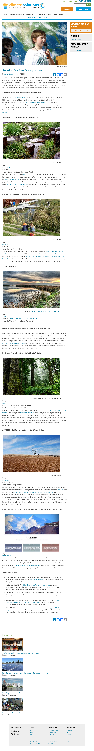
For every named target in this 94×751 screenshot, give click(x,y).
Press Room (63, 1)
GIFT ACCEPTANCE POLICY (36, 743)
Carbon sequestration (76, 39)
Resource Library (52, 741)
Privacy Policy (33, 739)
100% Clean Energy (53, 730)
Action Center (52, 732)
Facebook (69, 736)
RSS (68, 741)
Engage (55, 14)
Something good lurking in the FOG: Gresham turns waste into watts (25, 673)
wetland (5, 316)
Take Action (83, 9)
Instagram (70, 734)
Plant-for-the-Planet (20, 97)
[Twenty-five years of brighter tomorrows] (43, 6)
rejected (26, 174)
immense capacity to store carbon (14, 343)
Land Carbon (6, 556)
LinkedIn (69, 730)
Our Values (32, 730)
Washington (20, 14)
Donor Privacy (33, 741)
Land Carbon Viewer (40, 563)
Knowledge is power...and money (13, 693)
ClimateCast (43, 17)
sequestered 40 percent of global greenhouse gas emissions (33, 492)
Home (6, 14)
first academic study (27, 413)
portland (5, 244)
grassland (5, 480)
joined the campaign (12, 179)
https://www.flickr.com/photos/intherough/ (46, 311)
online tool (10, 558)
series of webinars (37, 580)
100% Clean (29, 14)
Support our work (81, 50)
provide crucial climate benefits (17, 184)
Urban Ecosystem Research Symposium (36, 585)
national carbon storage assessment (28, 565)
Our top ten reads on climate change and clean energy (20, 653)
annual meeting (51, 595)
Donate (67, 9)
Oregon (12, 14)
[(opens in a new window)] (80, 1)
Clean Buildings (31, 17)
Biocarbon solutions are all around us (14, 713)
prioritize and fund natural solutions (48, 254)
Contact (69, 1)
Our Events (51, 743)
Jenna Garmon (9, 74)
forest (4, 403)
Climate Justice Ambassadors (36, 102)
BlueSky (69, 732)
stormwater (6, 167)
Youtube (69, 739)
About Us (62, 14)
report (18, 336)
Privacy (75, 1)
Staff (31, 734)
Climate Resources (45, 14)
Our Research (51, 736)
